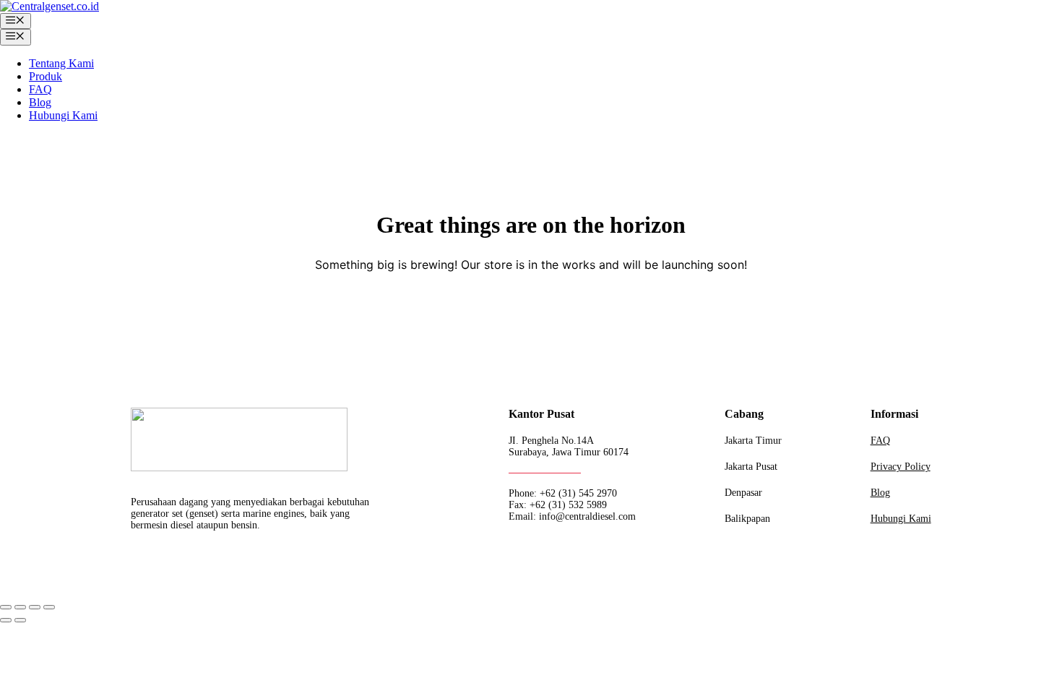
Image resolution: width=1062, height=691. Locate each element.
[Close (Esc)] (49, 607)
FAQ (40, 89)
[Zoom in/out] (6, 607)
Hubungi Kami (63, 115)
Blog (40, 102)
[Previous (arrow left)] (6, 620)
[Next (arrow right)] (20, 620)
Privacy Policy (901, 466)
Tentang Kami (61, 63)
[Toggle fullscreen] (20, 607)
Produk (45, 76)
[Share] (34, 607)
